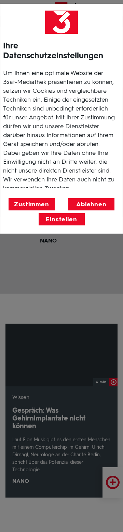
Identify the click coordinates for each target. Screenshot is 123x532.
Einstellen (61, 219)
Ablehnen (91, 204)
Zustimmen (31, 204)
